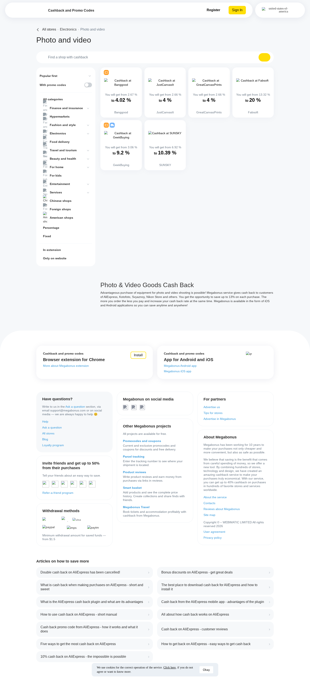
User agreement (214, 531)
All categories (53, 99)
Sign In (237, 10)
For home (56, 167)
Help (45, 421)
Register (213, 10)
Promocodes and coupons (142, 441)
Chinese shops (60, 200)
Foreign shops (60, 209)
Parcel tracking (133, 456)
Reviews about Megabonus (222, 509)
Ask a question (75, 406)
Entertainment (60, 184)
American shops (61, 217)
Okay (206, 669)
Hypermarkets (60, 116)
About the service (215, 497)
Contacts (209, 503)
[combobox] (155, 57)
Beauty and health (63, 158)
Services (56, 192)
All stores (48, 433)
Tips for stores (213, 413)
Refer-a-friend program (57, 492)
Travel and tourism (63, 150)
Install (138, 355)
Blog (45, 439)
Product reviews (134, 472)
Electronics (58, 133)
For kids (56, 175)
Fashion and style (63, 125)
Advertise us (212, 407)
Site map (209, 515)
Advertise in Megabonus (220, 419)
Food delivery (60, 141)
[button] (264, 57)
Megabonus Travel (136, 507)
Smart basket (132, 487)
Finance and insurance (66, 108)
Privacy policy (213, 537)
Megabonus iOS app (177, 371)
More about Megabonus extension (66, 365)
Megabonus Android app (180, 365)
